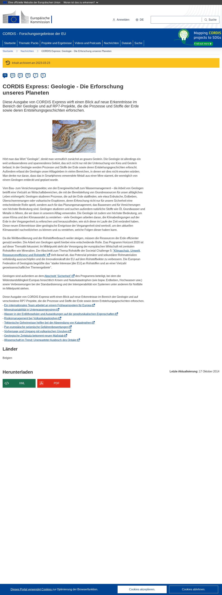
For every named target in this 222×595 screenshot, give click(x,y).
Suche (138, 43)
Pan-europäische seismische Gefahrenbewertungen (37, 327)
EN (12, 75)
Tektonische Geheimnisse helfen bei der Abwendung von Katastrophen (48, 322)
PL (43, 75)
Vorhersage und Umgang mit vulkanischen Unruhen (37, 331)
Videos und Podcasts (88, 43)
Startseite (10, 43)
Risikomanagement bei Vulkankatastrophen (32, 318)
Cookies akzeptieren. (142, 589)
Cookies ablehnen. (193, 589)
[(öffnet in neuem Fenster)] (31, 17)
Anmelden (123, 19)
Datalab (126, 43)
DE (5, 75)
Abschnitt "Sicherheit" (58, 276)
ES (20, 75)
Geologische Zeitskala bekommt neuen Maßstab (35, 335)
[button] (140, 20)
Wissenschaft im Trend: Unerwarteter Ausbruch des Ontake (41, 340)
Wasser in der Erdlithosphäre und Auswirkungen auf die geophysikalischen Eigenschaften (60, 314)
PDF (56, 383)
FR (28, 75)
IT (35, 75)
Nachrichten (111, 43)
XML (22, 383)
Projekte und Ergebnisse (56, 43)
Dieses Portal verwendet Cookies (31, 589)
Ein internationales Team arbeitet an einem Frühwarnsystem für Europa (48, 305)
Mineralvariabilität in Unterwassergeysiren (31, 309)
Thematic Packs (29, 43)
